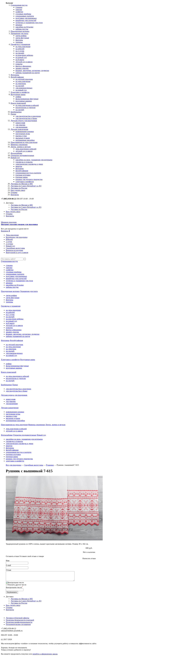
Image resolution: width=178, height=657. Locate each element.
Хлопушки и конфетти (20, 92)
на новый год (21, 57)
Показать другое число (16, 585)
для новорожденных (23, 88)
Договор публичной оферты (17, 618)
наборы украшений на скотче (27, 73)
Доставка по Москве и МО (22, 184)
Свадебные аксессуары (15, 248)
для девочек (20, 125)
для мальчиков (21, 127)
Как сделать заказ (18, 190)
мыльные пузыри (22, 138)
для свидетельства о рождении (28, 116)
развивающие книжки (24, 131)
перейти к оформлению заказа (44, 654)
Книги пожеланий (18, 103)
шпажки (18, 25)
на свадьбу (19, 53)
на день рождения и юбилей (27, 105)
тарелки (18, 9)
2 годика (9, 244)
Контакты (15, 195)
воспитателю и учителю (25, 107)
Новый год (15, 158)
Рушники (50, 465)
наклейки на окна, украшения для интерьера (33, 160)
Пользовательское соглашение (18, 624)
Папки (13, 114)
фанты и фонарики (23, 66)
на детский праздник (24, 79)
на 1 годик (19, 51)
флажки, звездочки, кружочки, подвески (32, 70)
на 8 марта (19, 60)
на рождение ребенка (24, 55)
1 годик (9, 242)
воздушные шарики (23, 101)
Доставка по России (19, 188)
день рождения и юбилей (25, 149)
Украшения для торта (19, 33)
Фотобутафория (17, 77)
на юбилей (19, 49)
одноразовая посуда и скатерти (28, 173)
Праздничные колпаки (20, 31)
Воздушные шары (18, 94)
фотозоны (19, 168)
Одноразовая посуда (19, 5)
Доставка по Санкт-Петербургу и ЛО (26, 186)
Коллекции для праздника (16, 237)
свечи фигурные (22, 38)
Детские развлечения (19, 129)
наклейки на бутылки (24, 27)
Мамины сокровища (19, 144)
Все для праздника (13, 465)
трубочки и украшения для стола (29, 23)
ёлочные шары (21, 177)
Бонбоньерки (16, 112)
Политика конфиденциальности (19, 622)
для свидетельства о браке (26, 118)
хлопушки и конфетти (24, 182)
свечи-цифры (21, 36)
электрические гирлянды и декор (29, 164)
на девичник (20, 84)
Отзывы (14, 192)
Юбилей (9, 239)
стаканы (18, 7)
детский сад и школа (23, 62)
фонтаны (19, 40)
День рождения (12, 235)
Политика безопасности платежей (20, 620)
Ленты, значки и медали (21, 147)
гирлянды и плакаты (24, 162)
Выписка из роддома (14, 250)
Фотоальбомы (16, 153)
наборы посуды (21, 29)
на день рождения (22, 46)
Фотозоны (15, 75)
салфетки (19, 12)
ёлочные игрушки (22, 175)
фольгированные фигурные (26, 99)
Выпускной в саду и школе (17, 252)
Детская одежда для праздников (24, 121)
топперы (19, 42)
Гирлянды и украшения (20, 44)
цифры (18, 97)
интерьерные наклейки (25, 140)
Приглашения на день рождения (24, 142)
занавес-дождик (22, 68)
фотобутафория (21, 171)
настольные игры (22, 134)
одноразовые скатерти (24, 16)
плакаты (18, 64)
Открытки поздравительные (22, 155)
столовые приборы (23, 14)
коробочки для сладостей (25, 20)
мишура (18, 166)
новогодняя (20, 123)
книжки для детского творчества (29, 179)
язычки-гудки (21, 136)
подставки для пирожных (26, 18)
